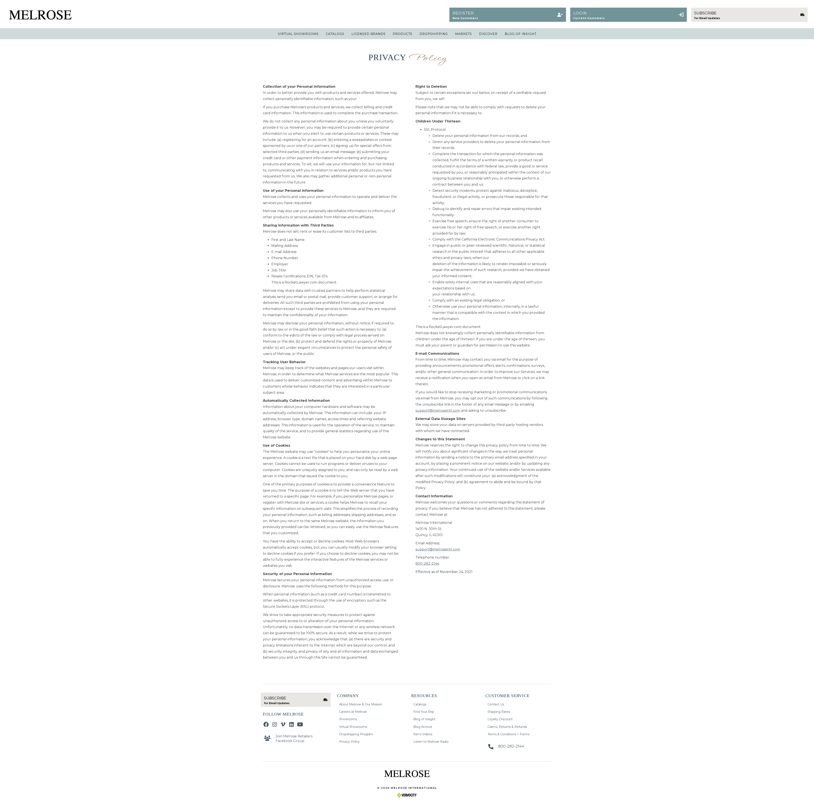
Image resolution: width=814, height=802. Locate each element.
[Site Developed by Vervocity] (407, 794)
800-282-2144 (427, 564)
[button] (507, 15)
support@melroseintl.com (437, 411)
